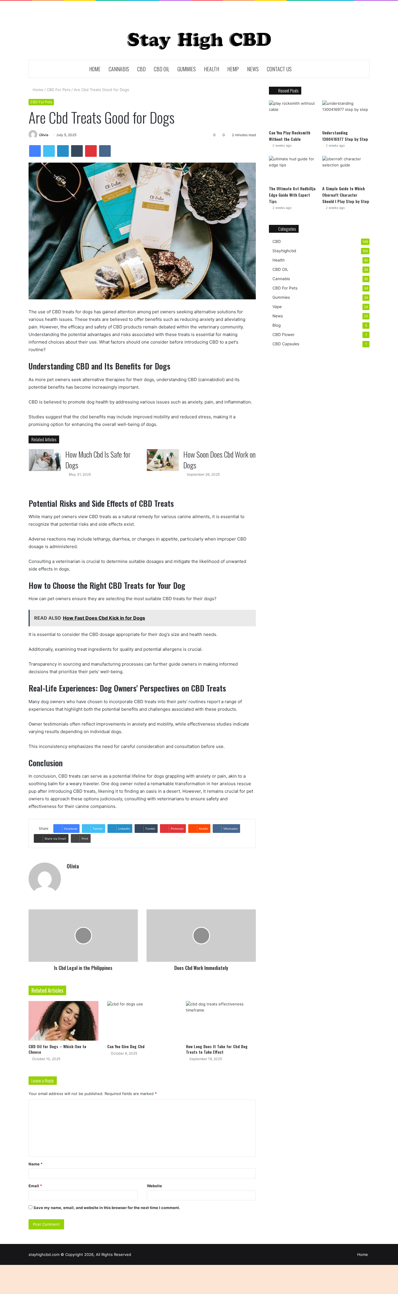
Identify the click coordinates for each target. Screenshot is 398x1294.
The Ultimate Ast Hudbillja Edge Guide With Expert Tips (292, 194)
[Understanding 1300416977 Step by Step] (345, 113)
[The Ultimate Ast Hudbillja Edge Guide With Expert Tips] (292, 169)
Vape (277, 306)
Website (154, 1185)
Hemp (233, 69)
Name (36, 1164)
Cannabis (119, 69)
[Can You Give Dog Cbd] (142, 1020)
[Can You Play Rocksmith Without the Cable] (292, 113)
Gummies (186, 69)
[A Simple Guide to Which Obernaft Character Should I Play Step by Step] (345, 169)
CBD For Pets (59, 89)
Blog (276, 325)
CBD (141, 69)
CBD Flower (283, 334)
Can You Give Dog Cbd (126, 1046)
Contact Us (279, 69)
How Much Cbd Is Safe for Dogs (98, 460)
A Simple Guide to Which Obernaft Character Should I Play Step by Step (345, 194)
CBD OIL (161, 69)
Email (35, 1185)
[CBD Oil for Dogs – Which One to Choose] (63, 1020)
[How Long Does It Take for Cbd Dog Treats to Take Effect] (221, 1020)
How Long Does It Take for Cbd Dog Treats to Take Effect (217, 1049)
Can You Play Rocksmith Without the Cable (289, 135)
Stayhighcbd (284, 250)
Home (95, 69)
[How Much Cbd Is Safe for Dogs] (45, 460)
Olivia (43, 135)
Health (211, 69)
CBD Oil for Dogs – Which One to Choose (57, 1049)
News (253, 69)
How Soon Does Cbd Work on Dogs (219, 460)
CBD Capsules (285, 344)
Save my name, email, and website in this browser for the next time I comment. (107, 1207)
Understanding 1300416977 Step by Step (345, 135)
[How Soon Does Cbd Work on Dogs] (163, 460)
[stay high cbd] (199, 41)
